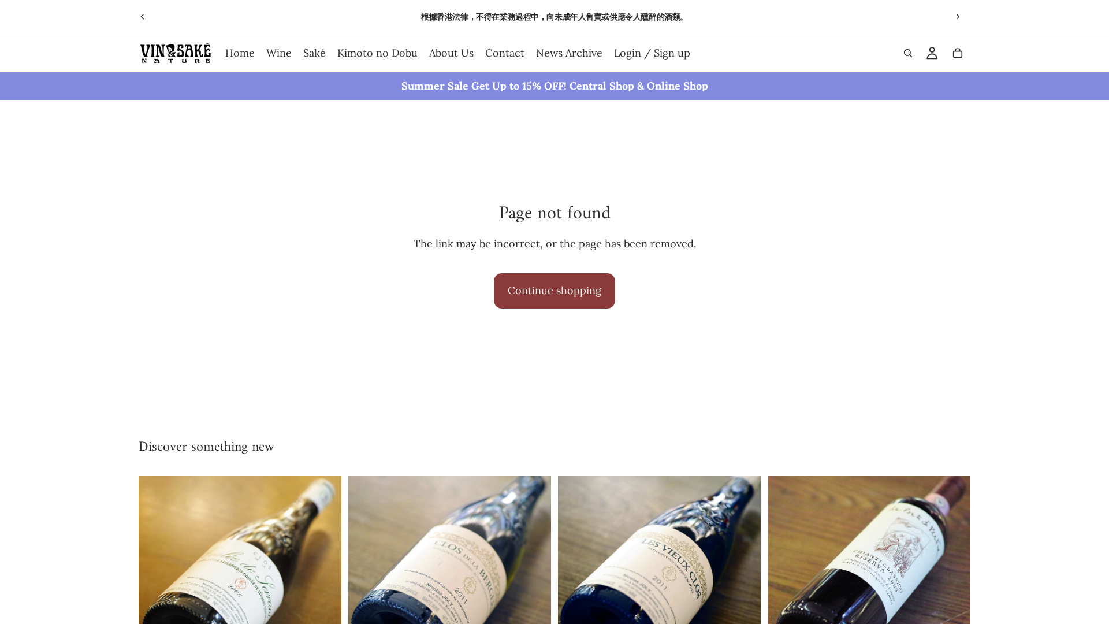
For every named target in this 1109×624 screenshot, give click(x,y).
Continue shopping (554, 290)
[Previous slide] (142, 16)
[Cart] (957, 53)
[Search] (908, 53)
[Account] (932, 53)
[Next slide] (957, 16)
